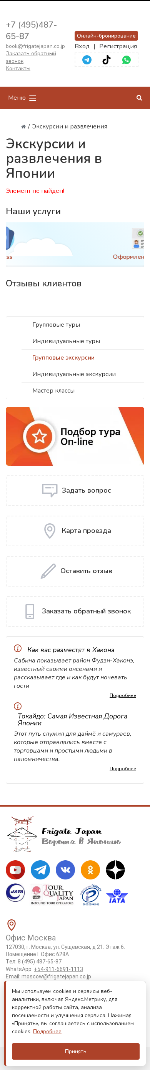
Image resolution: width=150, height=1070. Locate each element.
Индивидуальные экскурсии (74, 374)
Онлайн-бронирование (106, 35)
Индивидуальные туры (66, 341)
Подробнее (123, 695)
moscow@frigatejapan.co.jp (56, 976)
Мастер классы (53, 390)
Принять (76, 1051)
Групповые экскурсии (63, 357)
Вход (82, 46)
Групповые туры (56, 325)
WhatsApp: (44, 969)
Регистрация (118, 46)
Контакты (18, 68)
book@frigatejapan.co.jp (35, 46)
